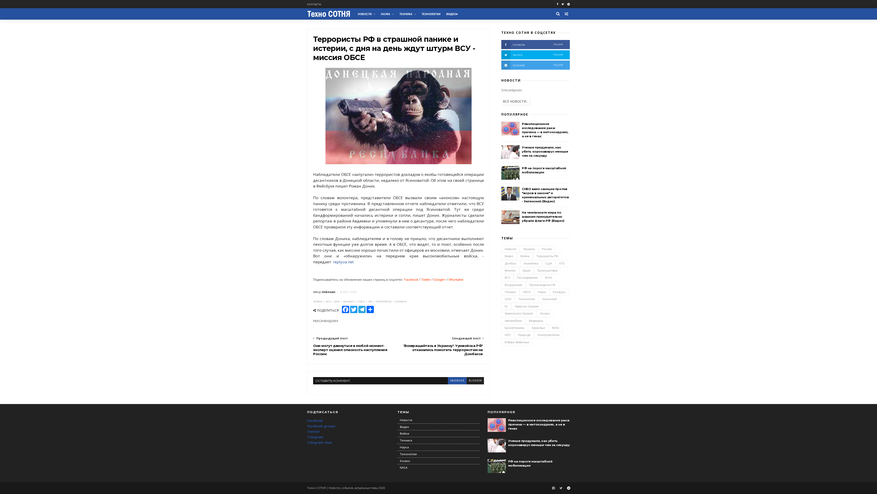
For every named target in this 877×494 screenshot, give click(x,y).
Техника (405, 14)
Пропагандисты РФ (542, 285)
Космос (545, 313)
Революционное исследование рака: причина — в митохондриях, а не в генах (539, 424)
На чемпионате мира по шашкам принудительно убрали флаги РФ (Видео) (543, 216)
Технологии (431, 14)
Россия (547, 249)
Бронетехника (514, 328)
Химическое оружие (519, 313)
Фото (548, 278)
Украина (529, 249)
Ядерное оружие (527, 306)
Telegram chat (319, 442)
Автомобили (513, 321)
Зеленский (549, 299)
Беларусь (559, 292)
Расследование (527, 278)
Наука (385, 14)
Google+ (439, 279)
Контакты (314, 4)
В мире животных (517, 342)
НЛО (508, 335)
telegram (538, 65)
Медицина (536, 321)
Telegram (315, 437)
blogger (475, 380)
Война (524, 256)
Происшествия (547, 270)
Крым (526, 270)
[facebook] (557, 4)
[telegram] (568, 4)
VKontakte (456, 279)
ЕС (506, 306)
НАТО (527, 292)
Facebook (411, 279)
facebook (457, 380)
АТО (562, 263)
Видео (451, 14)
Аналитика (531, 263)
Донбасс (511, 263)
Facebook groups (321, 426)
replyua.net (343, 261)
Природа (524, 335)
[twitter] (563, 4)
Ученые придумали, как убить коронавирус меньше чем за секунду (545, 151)
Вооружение (513, 285)
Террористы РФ (547, 256)
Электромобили (548, 335)
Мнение (510, 270)
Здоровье (538, 328)
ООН (508, 299)
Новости (365, 14)
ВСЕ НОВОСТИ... (515, 101)
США (548, 263)
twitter (538, 54)
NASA (555, 328)
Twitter (426, 279)
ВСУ (507, 278)
